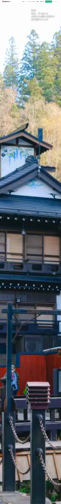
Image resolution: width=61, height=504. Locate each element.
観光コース (24, 1)
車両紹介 (37, 1)
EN (55, 1)
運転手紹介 (42, 1)
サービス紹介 (29, 1)
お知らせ (33, 1)
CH (57, 1)
